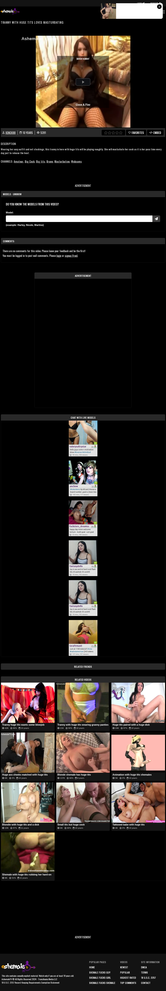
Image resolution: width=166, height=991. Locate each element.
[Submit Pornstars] (156, 218)
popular (125, 972)
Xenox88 (11, 133)
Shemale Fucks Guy (99, 972)
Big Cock (30, 161)
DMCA (144, 967)
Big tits (40, 161)
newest (124, 967)
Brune (50, 161)
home (92, 967)
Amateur (18, 161)
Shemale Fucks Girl (100, 977)
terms (144, 972)
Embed (157, 133)
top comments (128, 983)
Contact (145, 983)
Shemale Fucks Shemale (102, 983)
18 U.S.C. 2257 (148, 977)
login (58, 256)
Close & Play (83, 104)
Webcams (76, 161)
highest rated (128, 977)
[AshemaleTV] (10, 11)
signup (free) (71, 256)
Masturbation (62, 161)
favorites (138, 133)
